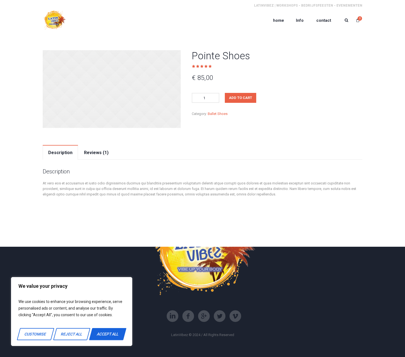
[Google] (204, 316)
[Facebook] (188, 316)
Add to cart (240, 98)
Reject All (71, 334)
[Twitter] (220, 316)
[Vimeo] (235, 316)
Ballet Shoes (218, 114)
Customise (35, 334)
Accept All (107, 334)
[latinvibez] (54, 20)
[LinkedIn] (172, 316)
